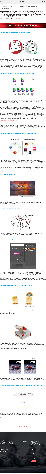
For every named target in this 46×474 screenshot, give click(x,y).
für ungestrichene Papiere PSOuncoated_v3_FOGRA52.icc (11, 121)
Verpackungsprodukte (3, 440)
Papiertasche (10, 445)
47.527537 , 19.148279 (36, 445)
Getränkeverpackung (11, 442)
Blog (6, 417)
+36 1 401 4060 (38, 440)
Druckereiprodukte (3, 442)
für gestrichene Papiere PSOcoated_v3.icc (8, 120)
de (3, 1)
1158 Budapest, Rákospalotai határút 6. (39, 444)
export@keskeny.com (36, 441)
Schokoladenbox (2, 443)
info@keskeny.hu (25, 441)
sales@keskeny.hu (26, 440)
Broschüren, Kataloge (11, 446)
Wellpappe (1, 441)
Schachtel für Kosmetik (11, 443)
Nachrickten (11, 417)
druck (8, 417)
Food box (1, 445)
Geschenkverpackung (3, 444)
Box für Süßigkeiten (11, 444)
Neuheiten (14, 417)
